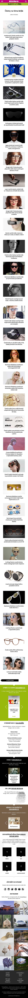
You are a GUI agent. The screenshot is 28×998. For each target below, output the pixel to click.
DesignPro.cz (14, 809)
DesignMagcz (23, 897)
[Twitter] (12, 889)
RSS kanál (7, 979)
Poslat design (20, 980)
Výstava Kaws (14, 732)
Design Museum (17, 788)
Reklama (8, 974)
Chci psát (8, 976)
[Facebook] (5, 889)
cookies (5, 993)
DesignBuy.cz (20, 688)
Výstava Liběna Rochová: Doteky (14, 750)
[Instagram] (8, 889)
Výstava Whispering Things (14, 744)
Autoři (20, 974)
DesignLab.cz (17, 995)
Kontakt (8, 973)
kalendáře (20, 723)
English (20, 982)
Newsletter (7, 982)
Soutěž (20, 979)
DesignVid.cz (16, 760)
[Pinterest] (15, 889)
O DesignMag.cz (20, 973)
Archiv (20, 976)
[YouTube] (19, 889)
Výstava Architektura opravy (14, 738)
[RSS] (22, 889)
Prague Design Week (17, 835)
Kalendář (8, 980)
